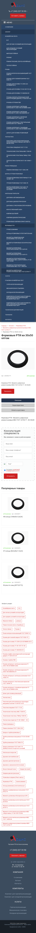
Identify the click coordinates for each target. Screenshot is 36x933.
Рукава (7, 69)
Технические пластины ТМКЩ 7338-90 (18, 156)
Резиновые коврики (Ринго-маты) (18, 221)
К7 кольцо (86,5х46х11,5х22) (13, 551)
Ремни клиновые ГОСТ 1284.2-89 (17, 170)
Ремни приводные (11, 166)
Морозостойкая (12, 53)
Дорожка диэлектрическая (16, 201)
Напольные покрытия (12, 193)
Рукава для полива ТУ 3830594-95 (17, 93)
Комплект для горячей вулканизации (18, 894)
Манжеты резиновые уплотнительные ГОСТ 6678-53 (16, 248)
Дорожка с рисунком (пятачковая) (18, 205)
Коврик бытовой (12, 213)
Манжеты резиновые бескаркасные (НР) (19, 243)
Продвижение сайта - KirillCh (18, 927)
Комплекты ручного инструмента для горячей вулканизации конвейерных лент (18, 304)
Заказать (7, 391)
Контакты (8, 319)
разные (9, 57)
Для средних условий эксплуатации (14, 48)
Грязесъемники (12, 229)
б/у (7, 40)
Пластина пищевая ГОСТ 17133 (17, 147)
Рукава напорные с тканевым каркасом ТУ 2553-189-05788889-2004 (18, 128)
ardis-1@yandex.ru (19, 862)
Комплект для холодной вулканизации (18, 897)
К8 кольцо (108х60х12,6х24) (13, 517)
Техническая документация (14, 310)
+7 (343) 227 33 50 (18, 11)
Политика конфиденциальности (13, 924)
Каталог (7, 32)
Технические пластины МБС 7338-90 (18, 151)
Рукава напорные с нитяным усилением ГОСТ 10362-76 (16, 117)
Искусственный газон (14, 209)
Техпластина (9, 136)
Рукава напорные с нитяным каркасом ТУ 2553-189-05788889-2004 (18, 107)
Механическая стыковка (15, 288)
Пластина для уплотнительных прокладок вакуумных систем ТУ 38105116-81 (18, 142)
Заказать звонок (18, 855)
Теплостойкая (11, 65)
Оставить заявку (18, 16)
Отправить (11, 476)
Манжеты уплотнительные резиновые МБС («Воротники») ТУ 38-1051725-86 (19, 260)
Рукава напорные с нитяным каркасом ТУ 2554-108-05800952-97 (17, 112)
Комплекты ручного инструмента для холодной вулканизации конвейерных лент (18, 298)
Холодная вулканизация (15, 292)
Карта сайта (27, 924)
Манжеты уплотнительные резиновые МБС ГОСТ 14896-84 (16, 265)
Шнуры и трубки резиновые (14, 173)
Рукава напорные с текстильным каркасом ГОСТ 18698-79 (18, 123)
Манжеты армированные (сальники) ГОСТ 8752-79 (15, 238)
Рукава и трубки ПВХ (13, 102)
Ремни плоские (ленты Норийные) (18, 61)
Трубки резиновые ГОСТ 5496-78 (17, 183)
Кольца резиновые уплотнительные (19, 233)
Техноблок (8, 314)
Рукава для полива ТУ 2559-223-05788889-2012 (17, 84)
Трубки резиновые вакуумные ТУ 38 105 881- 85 (18, 178)
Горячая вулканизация (14, 284)
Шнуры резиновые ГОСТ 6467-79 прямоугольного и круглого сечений (17, 188)
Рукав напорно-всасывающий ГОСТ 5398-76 (18, 74)
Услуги (7, 276)
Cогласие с (13, 470)
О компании (9, 27)
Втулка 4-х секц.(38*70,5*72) (13, 585)
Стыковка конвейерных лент (14, 280)
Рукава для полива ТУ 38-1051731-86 (18, 89)
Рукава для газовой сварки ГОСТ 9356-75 (17, 79)
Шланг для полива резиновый (17, 133)
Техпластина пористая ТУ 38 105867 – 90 (19, 161)
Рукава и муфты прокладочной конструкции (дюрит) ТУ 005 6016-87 (18, 97)
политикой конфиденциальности (13, 470)
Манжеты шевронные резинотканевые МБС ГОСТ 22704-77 (18, 271)
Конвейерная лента (11, 36)
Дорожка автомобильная (15, 197)
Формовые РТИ (9, 225)
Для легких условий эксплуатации (18, 44)
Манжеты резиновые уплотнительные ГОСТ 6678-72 (16, 254)
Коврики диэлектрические (16, 217)
